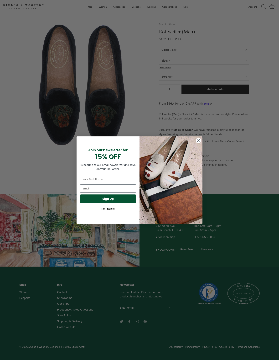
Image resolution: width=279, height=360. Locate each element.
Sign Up (108, 199)
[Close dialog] (198, 140)
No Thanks (108, 209)
